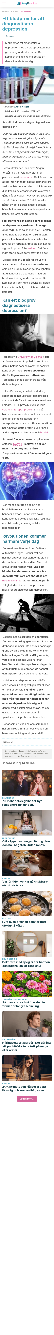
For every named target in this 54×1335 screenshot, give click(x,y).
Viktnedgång (9, 1039)
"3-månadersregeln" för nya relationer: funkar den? (22, 802)
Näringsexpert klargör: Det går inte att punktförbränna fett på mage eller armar (27, 1046)
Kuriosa (14, 12)
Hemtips (6, 919)
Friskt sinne (8, 838)
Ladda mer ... (27, 1098)
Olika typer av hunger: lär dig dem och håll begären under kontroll (26, 843)
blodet (44, 432)
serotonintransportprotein (17, 409)
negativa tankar (12, 580)
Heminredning (9, 959)
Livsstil (5, 12)
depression (26, 177)
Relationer (8, 798)
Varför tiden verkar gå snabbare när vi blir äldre (25, 883)
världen (31, 248)
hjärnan (17, 443)
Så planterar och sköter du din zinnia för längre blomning (23, 1004)
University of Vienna (30, 356)
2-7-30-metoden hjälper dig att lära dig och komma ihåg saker (24, 1088)
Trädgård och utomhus (14, 999)
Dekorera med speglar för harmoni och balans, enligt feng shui (26, 964)
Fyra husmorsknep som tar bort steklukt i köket (24, 923)
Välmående (26, 12)
